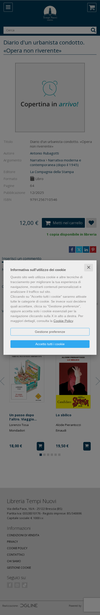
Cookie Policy (63, 321)
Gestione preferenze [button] (50, 332)
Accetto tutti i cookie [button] (50, 344)
